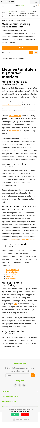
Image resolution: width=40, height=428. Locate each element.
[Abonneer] (33, 375)
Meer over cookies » (22, 419)
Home (3, 20)
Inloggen (35, 2)
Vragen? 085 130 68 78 (4, 14)
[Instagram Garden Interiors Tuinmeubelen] (19, 385)
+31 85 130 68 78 (8, 2)
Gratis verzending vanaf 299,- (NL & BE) (24, 13)
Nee (25, 415)
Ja (15, 415)
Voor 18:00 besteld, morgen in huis (13, 13)
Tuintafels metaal (22, 20)
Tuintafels (11, 20)
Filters (20, 48)
